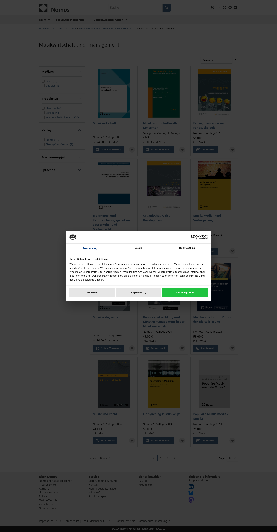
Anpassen (136, 292)
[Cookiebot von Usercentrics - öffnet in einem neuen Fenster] (193, 237)
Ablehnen (92, 292)
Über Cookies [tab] (187, 247)
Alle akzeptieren (185, 292)
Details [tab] (138, 247)
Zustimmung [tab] (90, 248)
